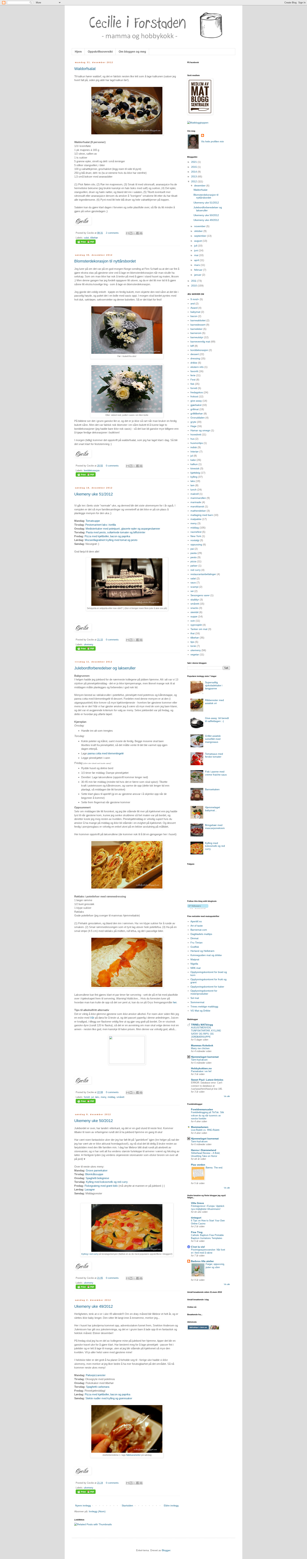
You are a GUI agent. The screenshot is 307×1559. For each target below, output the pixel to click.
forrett (87, 1097)
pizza (193, 561)
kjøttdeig (195, 472)
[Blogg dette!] (131, 233)
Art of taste (196, 925)
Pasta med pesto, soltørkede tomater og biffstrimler (115, 532)
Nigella (194, 963)
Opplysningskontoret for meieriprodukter (203, 992)
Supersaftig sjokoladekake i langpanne (213, 685)
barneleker (196, 329)
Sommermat (197, 1002)
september (200, 235)
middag (111, 1097)
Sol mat (194, 998)
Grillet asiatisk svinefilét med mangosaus (213, 738)
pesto (193, 557)
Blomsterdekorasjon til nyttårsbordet (105, 261)
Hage (193, 426)
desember (200, 185)
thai (192, 633)
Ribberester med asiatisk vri (214, 702)
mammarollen (198, 498)
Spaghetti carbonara (97, 1386)
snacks (194, 608)
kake (193, 459)
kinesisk (194, 468)
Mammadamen (199, 1127)
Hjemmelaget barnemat (205, 1056)
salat (86, 238)
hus (192, 438)
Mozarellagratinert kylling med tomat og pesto (111, 539)
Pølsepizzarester (96, 1375)
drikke (193, 362)
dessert (194, 354)
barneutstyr (196, 337)
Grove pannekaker (96, 1170)
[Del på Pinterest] (141, 233)
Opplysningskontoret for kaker (207, 986)
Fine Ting (197, 1232)
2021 (194, 161)
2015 (194, 166)
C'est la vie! (198, 1246)
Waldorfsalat (85, 68)
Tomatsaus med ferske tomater (214, 755)
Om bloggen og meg (132, 51)
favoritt (194, 371)
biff (192, 345)
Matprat (194, 959)
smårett (120, 1097)
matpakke (195, 519)
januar (198, 274)
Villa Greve (197, 1203)
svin (192, 620)
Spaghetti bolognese (97, 1178)
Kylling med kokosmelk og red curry (107, 1181)
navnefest (195, 531)
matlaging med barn (201, 515)
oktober (198, 231)
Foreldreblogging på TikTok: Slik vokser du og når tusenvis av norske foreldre (207, 1115)
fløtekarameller (133, 1455)
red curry (195, 569)
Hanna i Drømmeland (203, 1150)
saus (193, 582)
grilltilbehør (196, 413)
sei (192, 591)
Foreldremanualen (202, 1109)
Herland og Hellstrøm (202, 950)
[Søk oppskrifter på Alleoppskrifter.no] (197, 122)
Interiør (194, 451)
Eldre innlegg (171, 1505)
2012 (194, 181)
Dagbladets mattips (201, 934)
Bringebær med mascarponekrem (215, 827)
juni (196, 250)
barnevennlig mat (200, 341)
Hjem (78, 51)
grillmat (194, 409)
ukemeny (88, 644)
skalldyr (194, 599)
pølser (194, 565)
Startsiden (127, 1505)
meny (103, 1097)
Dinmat (194, 938)
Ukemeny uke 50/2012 (93, 1120)
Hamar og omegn (200, 430)
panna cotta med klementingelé (106, 753)
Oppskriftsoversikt (100, 51)
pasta (193, 553)
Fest (192, 379)
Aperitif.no (196, 921)
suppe (193, 616)
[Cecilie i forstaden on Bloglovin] (197, 908)
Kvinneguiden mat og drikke (206, 955)
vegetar (194, 654)
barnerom (195, 333)
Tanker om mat (198, 629)
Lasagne (90, 1189)
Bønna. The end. (214, 1167)
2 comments (112, 233)
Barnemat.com (198, 929)
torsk (193, 646)
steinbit (194, 612)
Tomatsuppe (93, 520)
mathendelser (198, 510)
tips (192, 641)
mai (196, 255)
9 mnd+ (194, 299)
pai (192, 548)
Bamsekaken (212, 789)
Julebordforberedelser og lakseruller (105, 668)
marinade (195, 502)
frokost (194, 396)
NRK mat (195, 968)
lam (192, 485)
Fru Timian (196, 942)
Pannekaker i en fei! (201, 1071)
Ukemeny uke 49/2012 (93, 1306)
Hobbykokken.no (201, 1068)
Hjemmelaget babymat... (212, 809)
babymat (195, 311)
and (192, 303)
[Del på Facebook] (137, 233)
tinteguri (196, 1217)
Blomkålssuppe (94, 1174)
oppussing (196, 544)
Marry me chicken (200, 1048)
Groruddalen (197, 417)
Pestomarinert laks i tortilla (100, 524)
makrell (194, 493)
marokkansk (197, 506)
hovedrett (195, 434)
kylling (193, 476)
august (198, 240)
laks (97, 1097)
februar (198, 269)
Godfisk (194, 946)
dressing (195, 358)
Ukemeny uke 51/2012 (93, 494)
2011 (194, 280)
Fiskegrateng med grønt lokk (101, 1185)
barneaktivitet (198, 320)
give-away (196, 400)
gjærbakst (195, 405)
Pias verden (198, 1164)
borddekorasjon (91, 470)
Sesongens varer (200, 595)
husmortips (196, 443)
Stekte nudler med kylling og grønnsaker (108, 1398)
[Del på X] (134, 233)
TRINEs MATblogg (202, 1024)
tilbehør (94, 238)
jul (92, 1097)
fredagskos (196, 392)
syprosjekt (196, 624)
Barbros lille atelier (202, 1261)
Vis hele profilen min (212, 141)
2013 (194, 176)
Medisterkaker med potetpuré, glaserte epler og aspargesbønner (123, 528)
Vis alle (227, 1096)
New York (195, 536)
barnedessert (197, 324)
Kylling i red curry (89, 1254)
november (200, 226)
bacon (193, 316)
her (174, 1002)
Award (194, 307)
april (197, 260)
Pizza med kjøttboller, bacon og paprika (107, 536)
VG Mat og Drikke (200, 1010)
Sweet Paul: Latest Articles (207, 1079)
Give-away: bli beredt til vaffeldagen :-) (217, 720)
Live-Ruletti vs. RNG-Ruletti (205, 1130)
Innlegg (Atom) (97, 1511)
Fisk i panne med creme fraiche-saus (216, 773)
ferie (192, 375)
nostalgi (194, 540)
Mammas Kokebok (202, 1045)
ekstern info (197, 367)
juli (196, 245)
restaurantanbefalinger (203, 574)
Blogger (166, 1550)
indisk (193, 447)
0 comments (112, 466)
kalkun (194, 464)
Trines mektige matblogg (204, 1006)
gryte (193, 421)
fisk (192, 383)
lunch (193, 489)
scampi (194, 586)
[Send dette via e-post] (127, 233)
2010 (194, 285)
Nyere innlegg (83, 1505)
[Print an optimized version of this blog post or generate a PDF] (86, 243)
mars (197, 265)
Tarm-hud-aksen (199, 1059)
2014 (194, 171)
